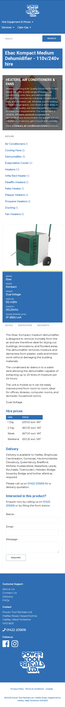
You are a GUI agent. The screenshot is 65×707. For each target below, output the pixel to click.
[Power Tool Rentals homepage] (32, 11)
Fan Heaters (14, 214)
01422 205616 (16, 630)
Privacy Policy (17, 689)
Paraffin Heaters (16, 182)
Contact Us (9, 592)
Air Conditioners (16, 143)
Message (11, 539)
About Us (8, 589)
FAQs (5, 600)
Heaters (12, 169)
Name (10, 514)
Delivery (7, 596)
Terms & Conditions (34, 689)
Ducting (11, 207)
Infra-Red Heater (17, 175)
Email (9, 526)
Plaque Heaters (16, 194)
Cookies (49, 689)
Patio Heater (14, 188)
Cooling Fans (15, 150)
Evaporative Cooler (18, 163)
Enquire (16, 558)
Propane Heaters (17, 201)
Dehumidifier (15, 156)
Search (51, 38)
